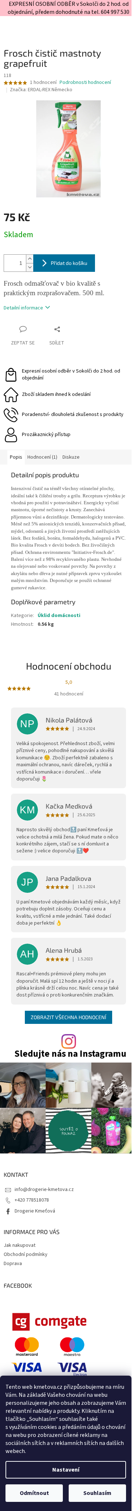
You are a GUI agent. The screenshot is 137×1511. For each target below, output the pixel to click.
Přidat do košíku (69, 263)
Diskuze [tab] (71, 457)
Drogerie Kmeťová (35, 1211)
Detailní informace (23, 308)
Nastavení (65, 1470)
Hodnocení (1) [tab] (42, 457)
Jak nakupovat (19, 1245)
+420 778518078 (32, 1200)
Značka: (41, 89)
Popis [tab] (16, 457)
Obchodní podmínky (25, 1254)
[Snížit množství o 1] (29, 267)
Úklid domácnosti (59, 615)
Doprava (13, 1263)
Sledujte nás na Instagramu (70, 1054)
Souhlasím (97, 1493)
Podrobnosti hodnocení (85, 82)
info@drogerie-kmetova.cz (44, 1189)
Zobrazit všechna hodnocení (68, 1017)
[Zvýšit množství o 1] (29, 259)
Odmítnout (34, 1493)
